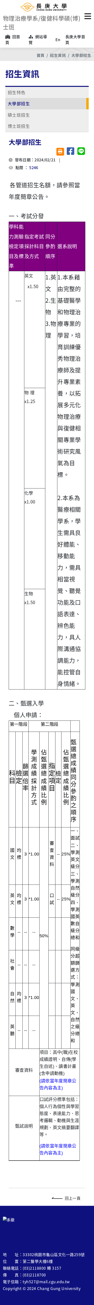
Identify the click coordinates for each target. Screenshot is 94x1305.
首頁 (41, 55)
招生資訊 (58, 55)
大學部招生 (81, 55)
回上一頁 (73, 1198)
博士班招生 (19, 126)
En (57, 39)
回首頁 (12, 39)
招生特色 (17, 92)
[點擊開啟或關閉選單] (87, 16)
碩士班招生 (19, 115)
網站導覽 (38, 39)
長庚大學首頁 (75, 39)
